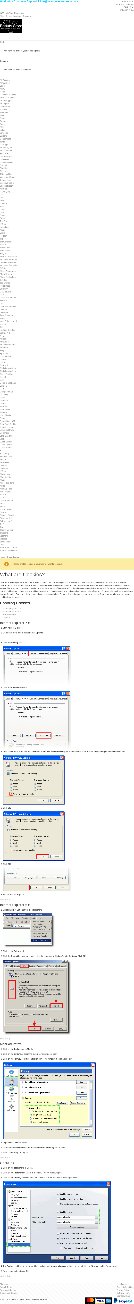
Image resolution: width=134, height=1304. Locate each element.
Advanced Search (8, 1290)
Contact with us (123, 1296)
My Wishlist (5, 83)
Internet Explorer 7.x (12, 608)
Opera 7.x (7, 617)
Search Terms (6, 1287)
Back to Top (5, 899)
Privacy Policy (123, 1290)
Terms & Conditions (125, 1287)
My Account (5, 80)
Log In (3, 86)
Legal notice (122, 1284)
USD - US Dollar (126, 10)
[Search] (131, 38)
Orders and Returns (8, 1293)
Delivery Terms (123, 1293)
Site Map (4, 1284)
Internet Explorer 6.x (12, 611)
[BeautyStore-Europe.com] (12, 13)
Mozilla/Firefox (9, 614)
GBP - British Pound (125, 4)
